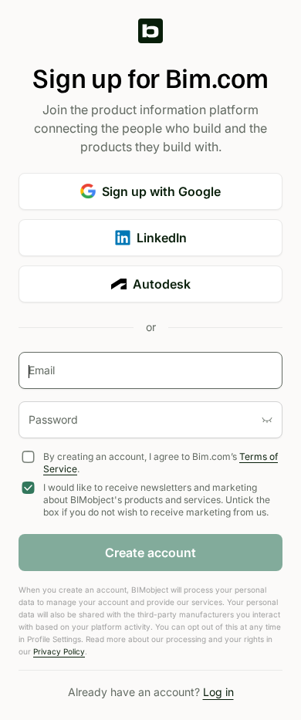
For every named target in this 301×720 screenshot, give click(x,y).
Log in (218, 691)
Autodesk (162, 284)
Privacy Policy (59, 651)
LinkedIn (162, 237)
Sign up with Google (161, 191)
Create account (150, 552)
